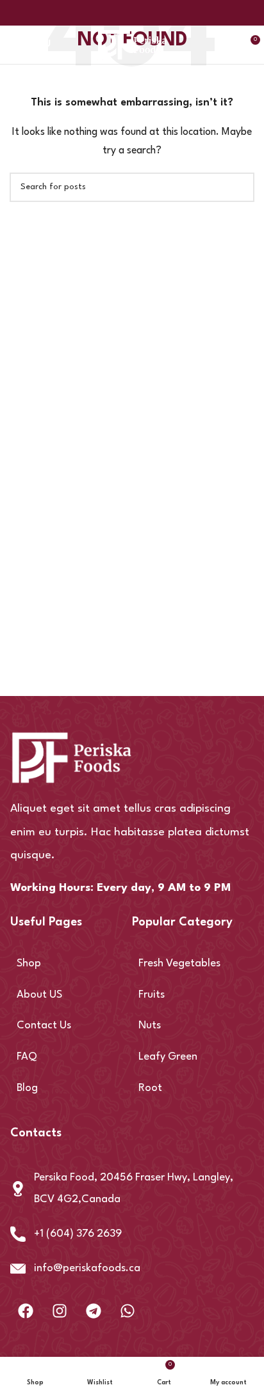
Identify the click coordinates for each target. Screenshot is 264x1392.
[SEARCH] (239, 187)
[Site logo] (132, 44)
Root (150, 1088)
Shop (29, 963)
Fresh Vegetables (179, 963)
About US (39, 994)
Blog (27, 1088)
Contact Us (44, 1025)
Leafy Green (167, 1056)
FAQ (27, 1056)
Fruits (151, 994)
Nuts (149, 1025)
